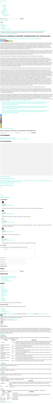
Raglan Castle (4, 278)
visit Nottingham (39, 98)
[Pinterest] (6, 41)
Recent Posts (4, 25)
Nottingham (5, 128)
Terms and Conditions (6, 311)
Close (2, 22)
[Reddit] (3, 41)
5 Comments (24, 38)
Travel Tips (4, 12)
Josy (2, 212)
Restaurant (10, 128)
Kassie (3, 204)
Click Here (16, 319)
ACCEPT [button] (5, 318)
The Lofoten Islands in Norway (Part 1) (9, 277)
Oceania (5, 9)
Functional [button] (2, 362)
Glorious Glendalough (5, 197)
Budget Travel (4, 10)
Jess (3, 296)
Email (1, 261)
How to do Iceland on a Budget (6, 185)
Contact (3, 27)
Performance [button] (3, 366)
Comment (2, 257)
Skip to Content (3, 0)
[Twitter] (2, 41)
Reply (3, 206)
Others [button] (1, 388)
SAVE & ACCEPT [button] (3, 400)
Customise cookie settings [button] (12, 318)
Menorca (3, 238)
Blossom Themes (30, 313)
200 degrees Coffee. (26, 100)
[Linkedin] (5, 41)
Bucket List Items (5, 290)
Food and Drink (6, 15)
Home (3, 24)
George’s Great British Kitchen (15, 100)
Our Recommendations (6, 29)
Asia (4, 7)
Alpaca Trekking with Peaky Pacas (7, 178)
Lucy (3, 297)
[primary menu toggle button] (0, 21)
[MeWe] (7, 41)
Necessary (3, 335)
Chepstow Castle (5, 279)
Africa (4, 6)
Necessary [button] (2, 334)
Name (1, 259)
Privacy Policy (4, 310)
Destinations (4, 5)
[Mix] (9, 41)
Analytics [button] (2, 371)
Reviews (3, 13)
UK (12, 128)
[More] (12, 41)
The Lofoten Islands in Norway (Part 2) (9, 276)
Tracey (3, 220)
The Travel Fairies (9, 313)
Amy (1, 176)
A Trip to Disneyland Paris (7, 280)
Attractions (5, 14)
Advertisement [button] (3, 376)
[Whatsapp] (10, 41)
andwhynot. (31, 48)
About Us (3, 26)
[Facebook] (1, 41)
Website (2, 264)
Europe (4, 8)
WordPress (41, 313)
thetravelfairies (4, 38)
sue (2, 230)
